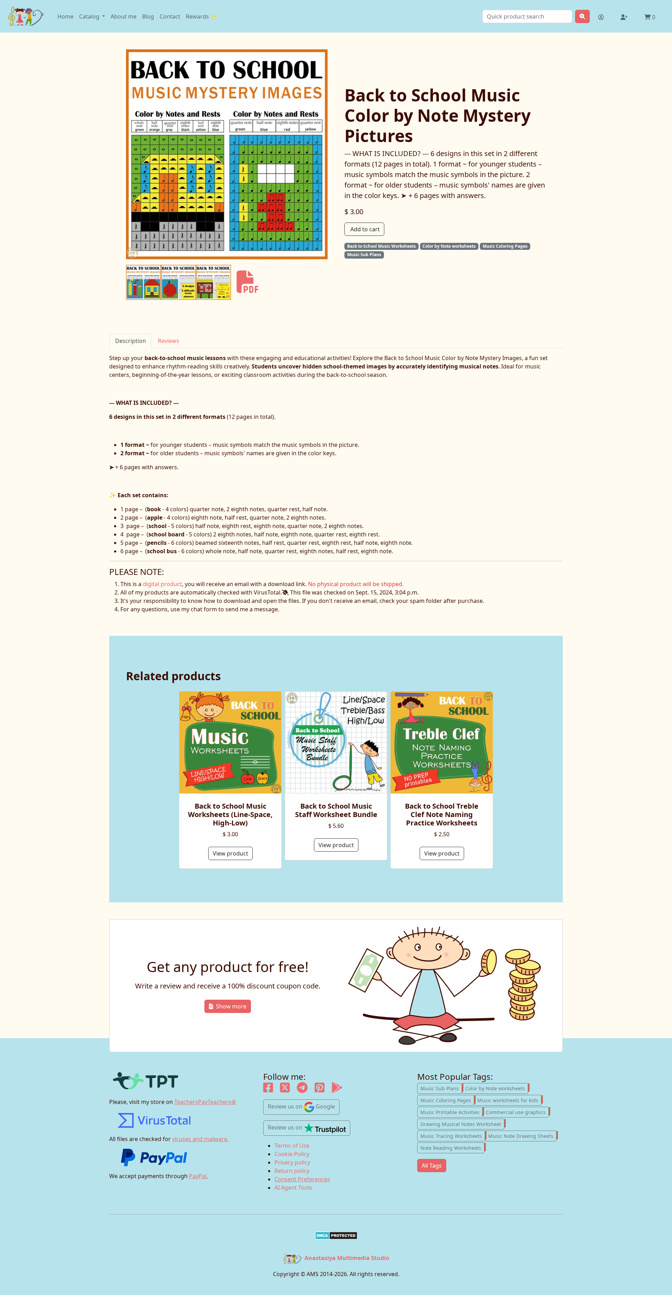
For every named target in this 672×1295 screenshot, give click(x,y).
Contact (170, 16)
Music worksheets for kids (509, 1100)
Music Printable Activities (451, 1111)
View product (230, 853)
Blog (148, 16)
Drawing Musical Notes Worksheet (462, 1123)
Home (65, 16)
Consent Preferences (302, 1179)
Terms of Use (291, 1145)
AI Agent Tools (293, 1187)
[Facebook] (268, 1089)
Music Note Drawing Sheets (522, 1135)
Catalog (90, 16)
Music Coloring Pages (447, 1100)
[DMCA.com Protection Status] (336, 1235)
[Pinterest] (319, 1089)
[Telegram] (302, 1089)
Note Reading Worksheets (452, 1147)
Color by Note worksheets (496, 1088)
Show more (231, 1006)
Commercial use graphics (517, 1111)
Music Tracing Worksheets (452, 1135)
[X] (285, 1089)
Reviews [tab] (168, 341)
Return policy (291, 1171)
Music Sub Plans (441, 1088)
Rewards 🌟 (201, 16)
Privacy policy (292, 1162)
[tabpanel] (336, 454)
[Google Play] (337, 1089)
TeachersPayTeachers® (205, 1102)
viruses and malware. (200, 1139)
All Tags (432, 1165)
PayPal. (198, 1176)
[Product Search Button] (582, 16)
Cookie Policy (291, 1154)
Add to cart (365, 229)
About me (123, 16)
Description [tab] (130, 341)
